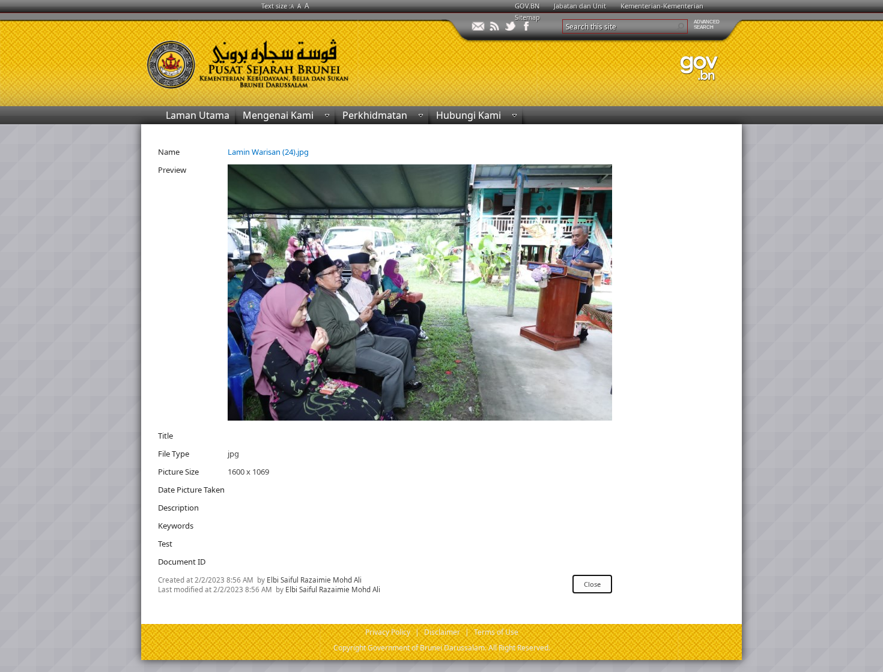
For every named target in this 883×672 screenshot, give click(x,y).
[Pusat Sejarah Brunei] (291, 58)
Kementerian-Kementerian (662, 5)
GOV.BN (527, 5)
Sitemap (527, 17)
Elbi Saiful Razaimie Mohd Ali (314, 579)
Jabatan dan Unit (580, 5)
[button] (680, 26)
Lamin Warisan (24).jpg (268, 151)
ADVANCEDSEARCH (707, 24)
